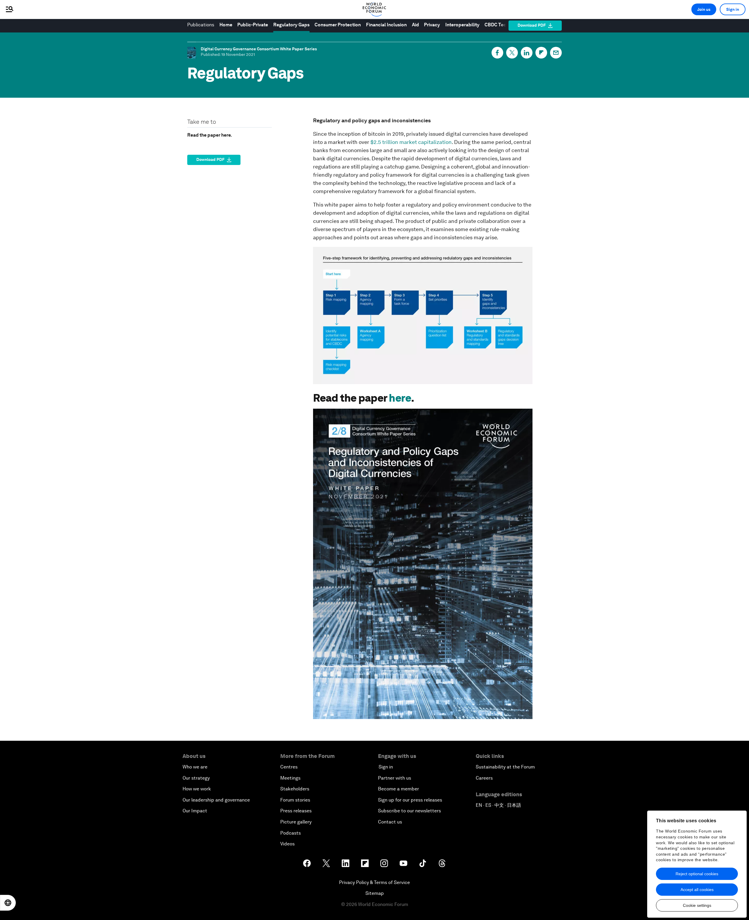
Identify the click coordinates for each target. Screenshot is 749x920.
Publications (200, 24)
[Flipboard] (541, 53)
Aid (415, 24)
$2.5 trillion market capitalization (411, 142)
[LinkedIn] (526, 53)
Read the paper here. (209, 135)
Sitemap (374, 893)
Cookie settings (697, 905)
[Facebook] (497, 53)
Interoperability (462, 24)
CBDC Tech (497, 24)
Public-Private (252, 24)
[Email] (556, 53)
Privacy (432, 24)
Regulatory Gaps (291, 24)
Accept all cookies (697, 889)
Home (225, 24)
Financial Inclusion (386, 24)
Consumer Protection (338, 24)
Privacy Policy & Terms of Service (374, 882)
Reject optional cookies (697, 873)
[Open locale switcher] (8, 902)
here (400, 398)
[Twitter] (512, 53)
